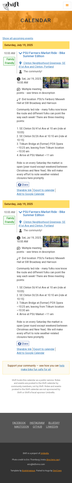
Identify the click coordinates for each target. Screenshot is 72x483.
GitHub (37, 426)
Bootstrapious (28, 471)
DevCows (57, 471)
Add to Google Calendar (30, 194)
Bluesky (54, 423)
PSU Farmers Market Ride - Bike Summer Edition (44, 54)
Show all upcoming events (18, 38)
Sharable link (24, 190)
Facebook (19, 423)
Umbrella (45, 453)
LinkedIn (52, 426)
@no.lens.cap (52, 460)
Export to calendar (43, 190)
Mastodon (21, 426)
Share (25, 184)
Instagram (37, 423)
